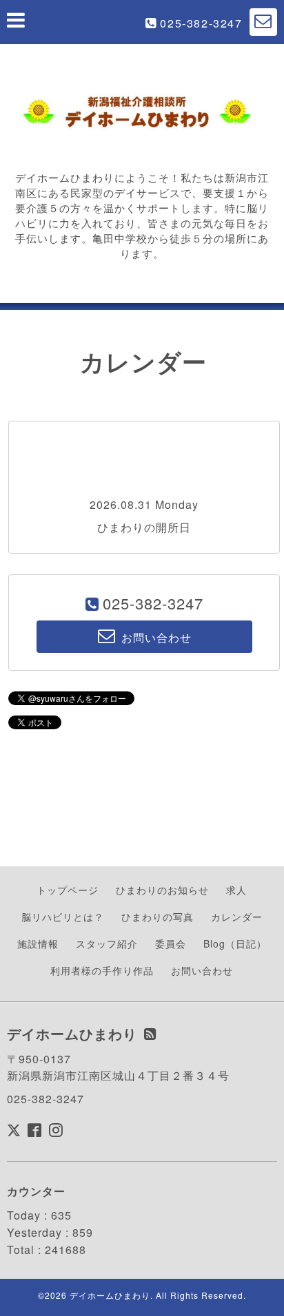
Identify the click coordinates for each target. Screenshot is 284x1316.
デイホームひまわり (110, 1295)
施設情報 (38, 943)
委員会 (170, 943)
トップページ (68, 890)
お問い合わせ (202, 970)
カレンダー (237, 916)
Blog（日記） (235, 943)
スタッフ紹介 (107, 943)
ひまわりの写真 (157, 916)
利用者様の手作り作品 (102, 970)
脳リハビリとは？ (62, 916)
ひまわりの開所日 (144, 527)
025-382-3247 (201, 23)
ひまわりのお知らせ (162, 890)
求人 (236, 890)
